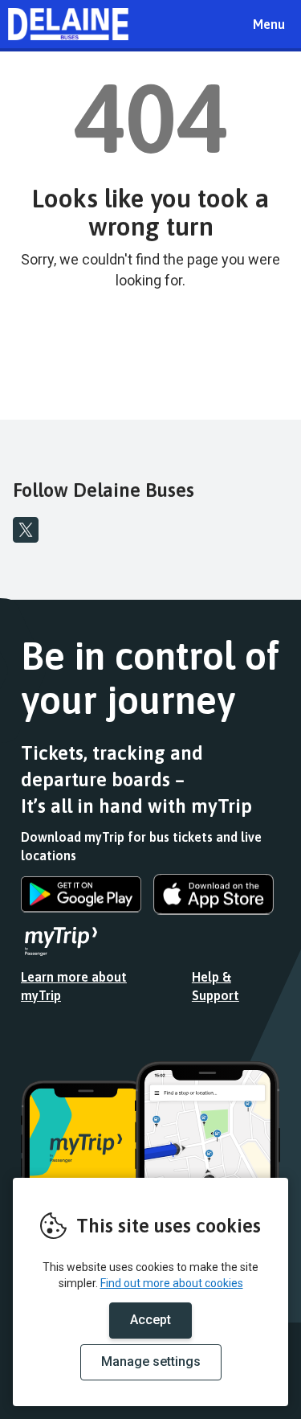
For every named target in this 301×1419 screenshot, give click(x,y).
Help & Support (215, 986)
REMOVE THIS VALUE (68, 24)
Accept (150, 1319)
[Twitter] (26, 530)
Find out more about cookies (171, 1283)
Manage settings (151, 1361)
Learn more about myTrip (74, 986)
